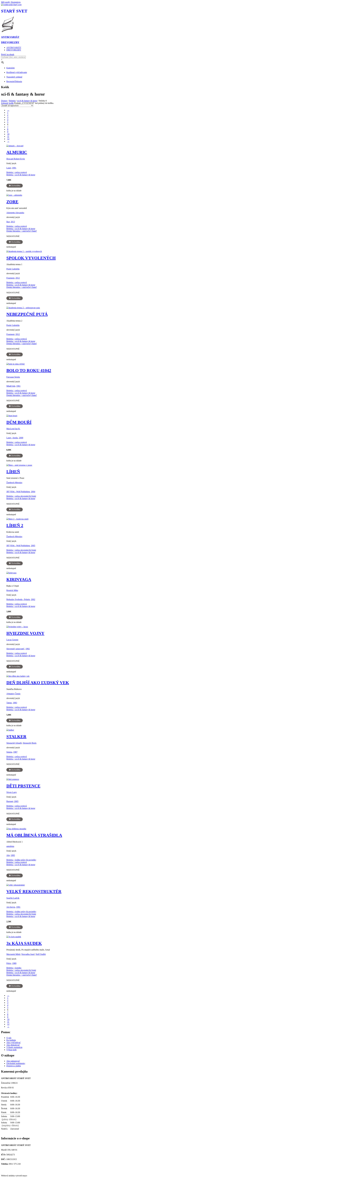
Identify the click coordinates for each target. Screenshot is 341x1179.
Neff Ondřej (41, 954)
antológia (10, 846)
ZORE (12, 201)
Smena (9, 752)
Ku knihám (11, 1040)
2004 (33, 491)
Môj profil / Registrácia (11, 2)
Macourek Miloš (13, 954)
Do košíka (15, 185)
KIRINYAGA (18, 579)
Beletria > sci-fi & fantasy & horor (20, 175)
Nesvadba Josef (27, 954)
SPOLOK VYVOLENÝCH (31, 258)
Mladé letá (10, 386)
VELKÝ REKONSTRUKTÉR (33, 891)
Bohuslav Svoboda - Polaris (18, 599)
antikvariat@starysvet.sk (12, 1169)
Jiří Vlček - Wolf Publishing (18, 491)
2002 (33, 599)
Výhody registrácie (14, 1047)
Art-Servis (10, 907)
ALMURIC (16, 152)
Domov (4, 101)
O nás (8, 1038)
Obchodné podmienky (15, 1063)
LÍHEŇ (13, 471)
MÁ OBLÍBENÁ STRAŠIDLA (34, 835)
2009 (21, 438)
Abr (8, 855)
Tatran (9, 703)
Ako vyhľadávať (13, 1042)
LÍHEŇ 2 (14, 525)
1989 (14, 963)
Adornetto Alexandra (15, 213)
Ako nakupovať (13, 1061)
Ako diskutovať (13, 1045)
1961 (18, 386)
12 (8, 139)
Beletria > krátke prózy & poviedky (21, 860)
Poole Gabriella (12, 269)
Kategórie (10, 68)
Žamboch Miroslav (14, 482)
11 (8, 136)
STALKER (16, 736)
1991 (14, 168)
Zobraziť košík (7, 103)
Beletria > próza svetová (16, 172)
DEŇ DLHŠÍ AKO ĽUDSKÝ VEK (37, 682)
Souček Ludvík (12, 898)
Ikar (8, 222)
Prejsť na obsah (7, 54)
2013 (13, 222)
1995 (13, 855)
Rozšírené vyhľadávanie (16, 72)
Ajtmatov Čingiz (13, 694)
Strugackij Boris (29, 743)
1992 (27, 649)
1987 (15, 752)
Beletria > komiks (13, 968)
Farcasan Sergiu (13, 377)
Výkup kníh (11, 1050)
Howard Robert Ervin (15, 159)
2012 (17, 278)
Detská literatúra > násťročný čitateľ (21, 231)
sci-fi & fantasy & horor (27, 101)
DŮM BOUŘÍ (18, 422)
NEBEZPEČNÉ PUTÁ (27, 314)
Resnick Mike (12, 590)
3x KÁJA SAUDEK (24, 943)
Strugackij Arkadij (14, 743)
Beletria (12, 101)
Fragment (10, 278)
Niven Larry (11, 792)
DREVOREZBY (13, 50)
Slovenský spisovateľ (15, 649)
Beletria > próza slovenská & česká (21, 496)
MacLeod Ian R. (13, 429)
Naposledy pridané (14, 77)
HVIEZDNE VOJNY (25, 633)
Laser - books (12, 438)
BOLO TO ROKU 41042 (28, 370)
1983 (15, 703)
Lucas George (12, 640)
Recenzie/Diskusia (14, 81)
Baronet (9, 801)
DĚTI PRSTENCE (23, 785)
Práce (8, 963)
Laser (8, 168)
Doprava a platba (13, 1066)
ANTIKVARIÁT (13, 47)
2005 (33, 545)
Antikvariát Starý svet (11, 1171)
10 (8, 134)
